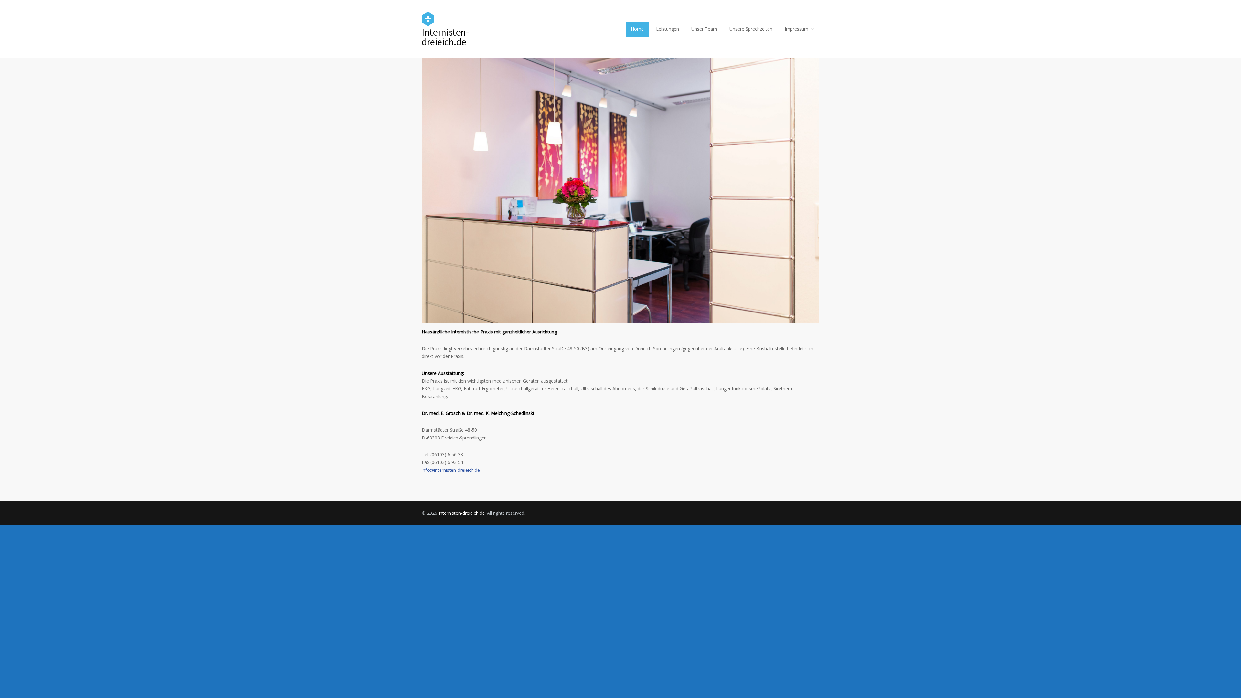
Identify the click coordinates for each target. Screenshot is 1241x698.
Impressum (796, 29)
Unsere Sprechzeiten (750, 29)
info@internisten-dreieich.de (451, 470)
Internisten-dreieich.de (462, 513)
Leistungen (667, 29)
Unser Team (704, 29)
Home (637, 29)
